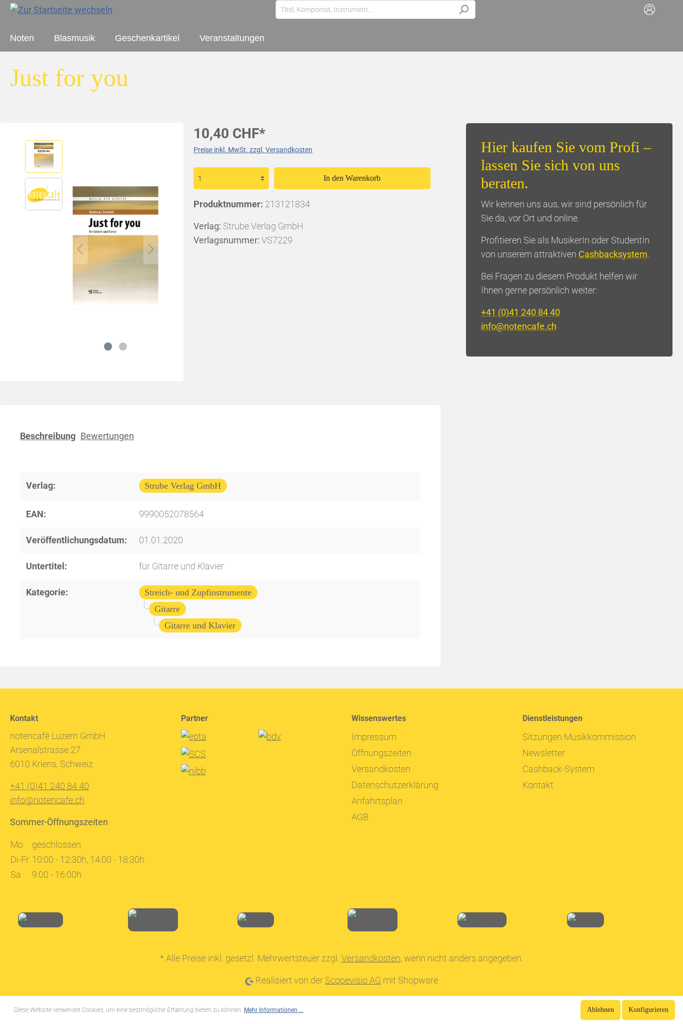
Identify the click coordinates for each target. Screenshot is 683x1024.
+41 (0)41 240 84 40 (520, 312)
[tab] (48, 435)
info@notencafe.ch (518, 326)
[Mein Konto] (649, 9)
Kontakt (538, 785)
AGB (360, 817)
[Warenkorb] (667, 9)
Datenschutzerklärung (395, 785)
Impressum (374, 737)
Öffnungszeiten (382, 753)
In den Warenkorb (352, 178)
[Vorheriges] (80, 248)
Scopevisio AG (353, 980)
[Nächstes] (151, 248)
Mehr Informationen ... (274, 1009)
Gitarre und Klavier (200, 625)
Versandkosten (381, 769)
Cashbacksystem (613, 254)
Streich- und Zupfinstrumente (198, 592)
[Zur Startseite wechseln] (61, 9)
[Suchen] (464, 9)
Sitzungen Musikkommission (579, 737)
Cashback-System (558, 769)
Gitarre (167, 609)
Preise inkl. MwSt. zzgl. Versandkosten (253, 150)
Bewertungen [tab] (107, 436)
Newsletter (543, 753)
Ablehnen (600, 1009)
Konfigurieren (648, 1009)
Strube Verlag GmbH (182, 486)
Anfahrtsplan (377, 801)
